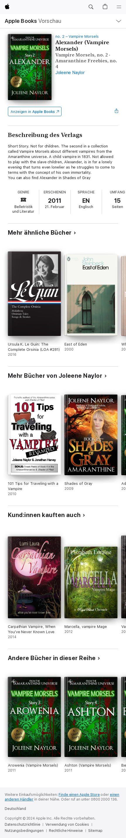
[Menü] (119, 7)
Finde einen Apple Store (79, 795)
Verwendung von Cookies (67, 824)
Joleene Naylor (70, 72)
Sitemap (95, 831)
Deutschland (15, 809)
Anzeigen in (33, 111)
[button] (91, 7)
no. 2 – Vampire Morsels (77, 36)
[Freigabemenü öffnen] (116, 111)
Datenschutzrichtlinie (22, 824)
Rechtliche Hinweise (66, 831)
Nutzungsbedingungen (24, 831)
